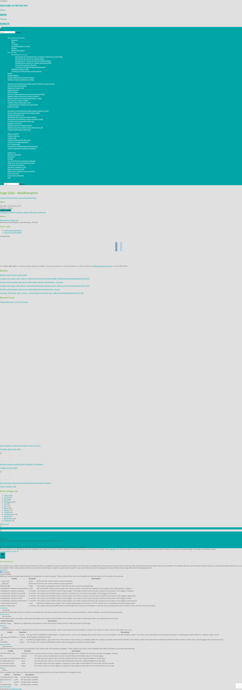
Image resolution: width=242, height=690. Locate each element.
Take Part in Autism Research (18, 142)
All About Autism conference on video (21, 80)
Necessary (6, 572)
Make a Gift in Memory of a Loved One (21, 171)
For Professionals (14, 144)
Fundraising (8, 502)
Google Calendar (16, 212)
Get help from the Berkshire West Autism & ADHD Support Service (31, 84)
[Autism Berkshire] (121, 28)
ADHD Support (13, 92)
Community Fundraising (16, 165)
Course (6, 498)
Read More (113, 549)
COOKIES (3, 545)
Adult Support (9, 109)
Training (7, 512)
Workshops (8, 518)
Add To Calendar (5, 210)
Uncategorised (9, 514)
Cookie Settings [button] (5, 551)
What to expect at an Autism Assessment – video (25, 98)
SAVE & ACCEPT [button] (5, 687)
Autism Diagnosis (14, 136)
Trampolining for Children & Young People (23, 105)
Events (10, 73)
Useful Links (12, 138)
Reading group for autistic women (20, 125)
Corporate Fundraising (16, 176)
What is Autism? (13, 134)
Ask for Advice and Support (17, 86)
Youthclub (7, 521)
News (6, 180)
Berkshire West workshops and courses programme (26, 94)
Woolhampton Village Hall (9, 220)
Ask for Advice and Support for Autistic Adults (24, 113)
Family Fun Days (13, 107)
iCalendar (25, 212)
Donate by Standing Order (17, 167)
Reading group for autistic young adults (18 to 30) (25, 128)
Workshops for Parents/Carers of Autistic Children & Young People (39, 57)
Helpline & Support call (16, 88)
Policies (14, 48)
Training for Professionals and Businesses (30, 67)
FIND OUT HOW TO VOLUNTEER (11, 535)
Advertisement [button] (5, 644)
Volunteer (11, 157)
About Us (14, 40)
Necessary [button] (3, 570)
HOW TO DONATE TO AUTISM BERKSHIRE (15, 537)
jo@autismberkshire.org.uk (102, 266)
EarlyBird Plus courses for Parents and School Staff (33, 63)
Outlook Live (41, 212)
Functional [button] (3, 608)
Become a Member (14, 155)
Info (5, 504)
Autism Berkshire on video (20, 46)
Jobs (9, 178)
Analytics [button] (3, 626)
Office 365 (32, 212)
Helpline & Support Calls (20, 69)
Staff (13, 42)
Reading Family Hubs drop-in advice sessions (23, 96)
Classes (6, 496)
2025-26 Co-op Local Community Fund (21, 163)
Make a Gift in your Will (16, 169)
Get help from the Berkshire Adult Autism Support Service (28, 111)
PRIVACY (3, 543)
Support (7, 510)
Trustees (14, 44)
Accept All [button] (15, 551)
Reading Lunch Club (15, 123)
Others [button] (2, 668)
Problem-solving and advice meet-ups (21, 121)
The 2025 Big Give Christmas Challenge (21, 161)
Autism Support (13, 90)
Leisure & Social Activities (27, 198)
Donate (10, 159)
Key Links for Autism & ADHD (18, 100)
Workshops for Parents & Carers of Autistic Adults (33, 61)
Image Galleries (13, 75)
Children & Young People (9, 198)
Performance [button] (4, 614)
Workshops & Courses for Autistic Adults (29, 59)
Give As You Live (13, 173)
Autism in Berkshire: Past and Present (21, 78)
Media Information (18, 50)
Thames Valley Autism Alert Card (19, 103)
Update (6, 516)
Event (6, 500)
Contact (6, 182)
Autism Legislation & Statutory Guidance (22, 148)
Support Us (12, 153)
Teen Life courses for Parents (25, 65)
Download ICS (5, 212)
